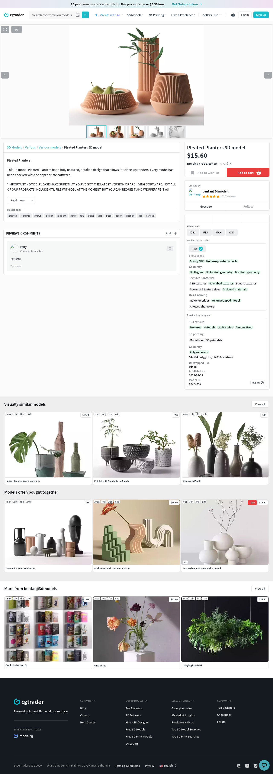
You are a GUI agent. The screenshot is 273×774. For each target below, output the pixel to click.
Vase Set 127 (100, 665)
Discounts (132, 743)
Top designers (226, 708)
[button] (77, 15)
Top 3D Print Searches (185, 736)
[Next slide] (268, 75)
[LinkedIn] (239, 766)
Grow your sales (181, 708)
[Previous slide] (5, 75)
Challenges (224, 715)
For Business (134, 708)
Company (85, 700)
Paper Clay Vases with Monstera (23, 480)
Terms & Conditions (127, 766)
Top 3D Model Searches (186, 729)
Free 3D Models (135, 729)
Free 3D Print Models (139, 736)
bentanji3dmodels (215, 191)
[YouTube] (247, 766)
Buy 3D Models (135, 700)
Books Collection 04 (16, 665)
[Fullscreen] (5, 29)
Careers (85, 715)
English (166, 766)
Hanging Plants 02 (192, 665)
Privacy (149, 766)
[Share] (255, 218)
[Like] (198, 218)
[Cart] (233, 15)
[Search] (85, 15)
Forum (221, 722)
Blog (83, 708)
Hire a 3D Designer (137, 722)
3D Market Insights (183, 715)
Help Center (87, 722)
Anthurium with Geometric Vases (112, 568)
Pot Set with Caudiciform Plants (111, 481)
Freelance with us (182, 722)
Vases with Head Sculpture (20, 568)
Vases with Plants (192, 480)
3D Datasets (133, 715)
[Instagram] (256, 766)
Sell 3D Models (180, 700)
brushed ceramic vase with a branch (202, 568)
